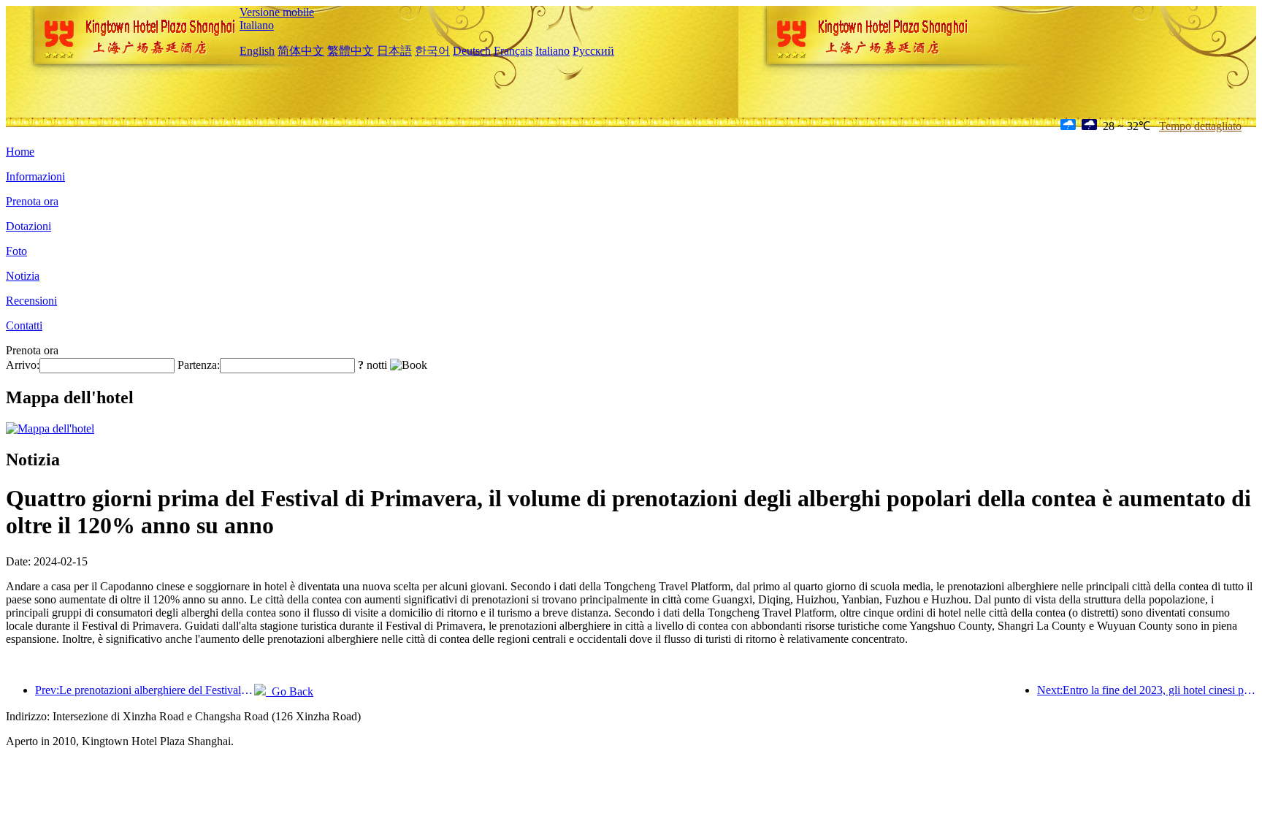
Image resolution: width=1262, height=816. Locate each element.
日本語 (394, 51)
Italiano (257, 25)
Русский (593, 51)
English (257, 51)
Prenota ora (32, 201)
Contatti (24, 325)
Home (20, 151)
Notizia (22, 276)
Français (513, 51)
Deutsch (472, 51)
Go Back (289, 691)
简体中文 (301, 51)
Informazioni (35, 176)
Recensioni (31, 300)
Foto (16, 251)
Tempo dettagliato (1200, 126)
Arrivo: (22, 365)
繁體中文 (350, 51)
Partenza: (198, 365)
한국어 (432, 51)
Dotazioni (28, 226)
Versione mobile (277, 12)
